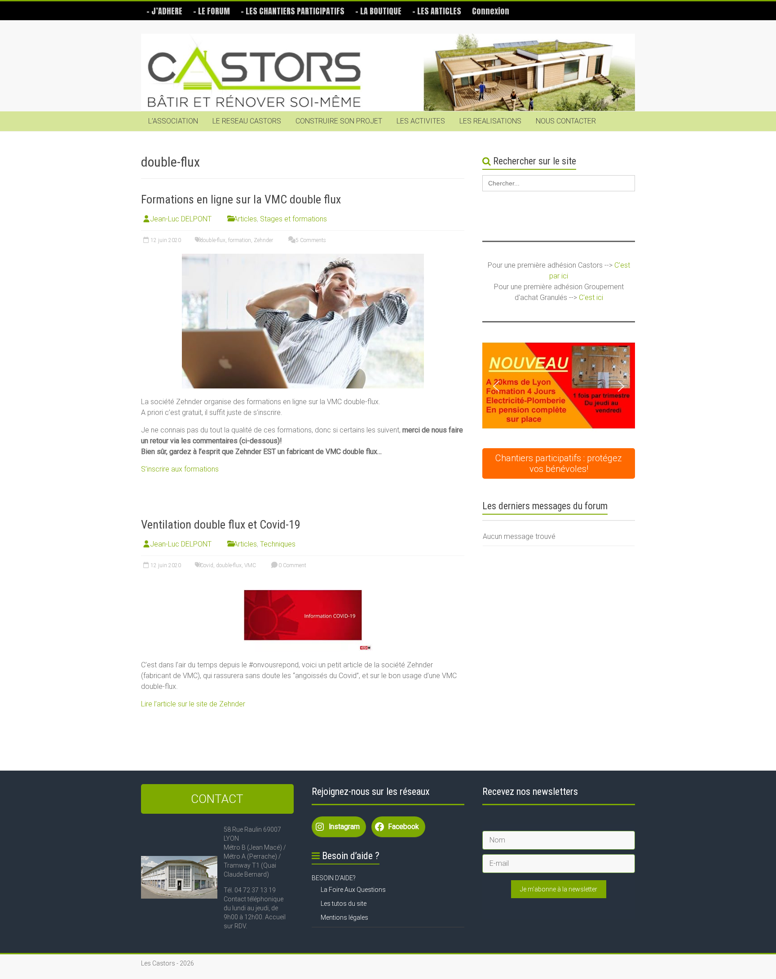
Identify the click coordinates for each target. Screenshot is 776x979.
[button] (558, 386)
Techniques (277, 544)
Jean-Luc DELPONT (181, 219)
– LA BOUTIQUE (378, 11)
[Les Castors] (388, 72)
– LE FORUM (211, 11)
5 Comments (310, 240)
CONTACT (217, 799)
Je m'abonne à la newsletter (558, 889)
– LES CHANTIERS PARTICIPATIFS (292, 11)
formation (239, 240)
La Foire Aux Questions (353, 889)
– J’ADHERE (164, 11)
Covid (206, 565)
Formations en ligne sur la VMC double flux (241, 199)
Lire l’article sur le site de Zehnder (193, 704)
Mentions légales (344, 917)
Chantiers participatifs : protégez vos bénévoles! (558, 463)
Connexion (490, 11)
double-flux (212, 240)
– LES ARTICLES (436, 11)
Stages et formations (293, 219)
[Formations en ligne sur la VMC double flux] (303, 258)
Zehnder (263, 240)
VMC (250, 565)
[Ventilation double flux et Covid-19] (303, 583)
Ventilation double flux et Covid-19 (220, 524)
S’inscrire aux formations (180, 469)
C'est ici (591, 297)
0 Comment (291, 565)
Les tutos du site (343, 903)
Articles (245, 219)
